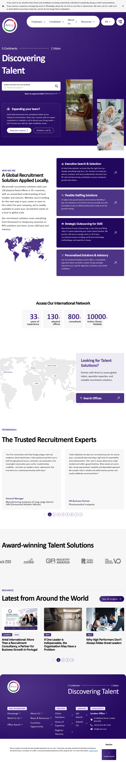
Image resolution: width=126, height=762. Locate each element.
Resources (86, 21)
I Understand (109, 754)
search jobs (57, 86)
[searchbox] (29, 87)
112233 (119, 19)
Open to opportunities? (41, 93)
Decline (109, 744)
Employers (37, 21)
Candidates (55, 21)
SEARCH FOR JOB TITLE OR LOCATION (17, 84)
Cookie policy (93, 751)
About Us (71, 21)
